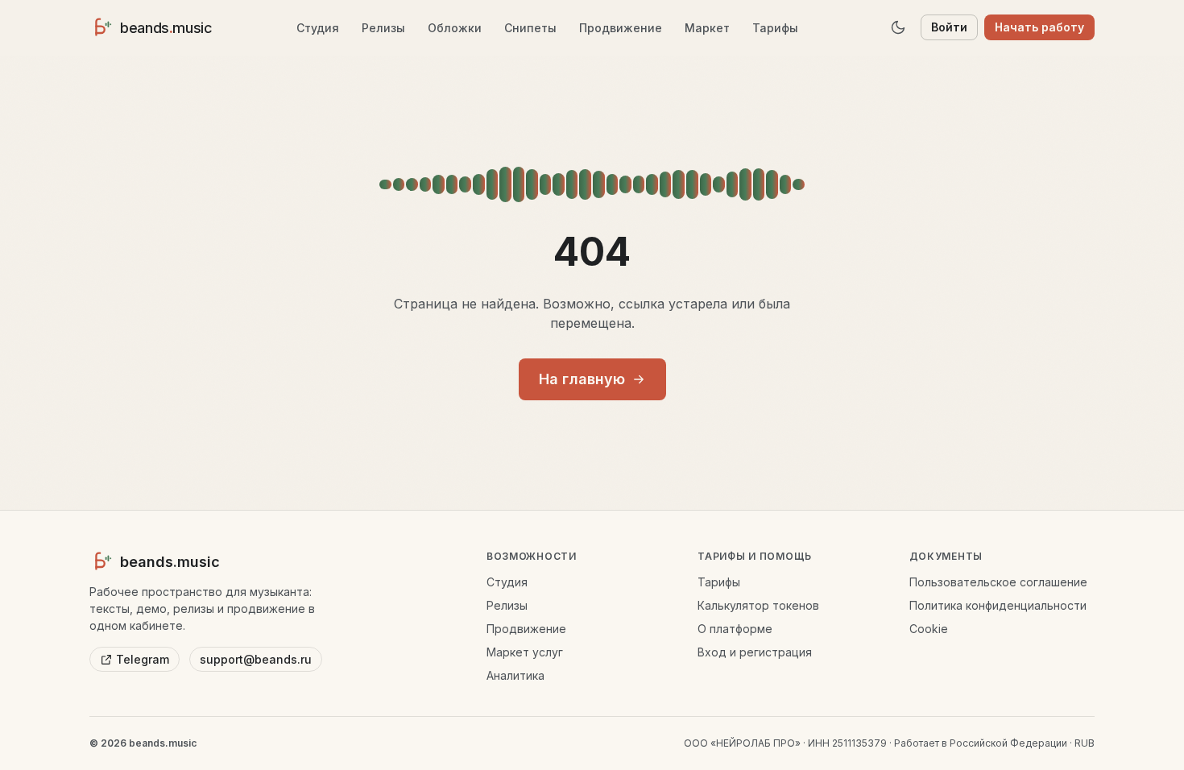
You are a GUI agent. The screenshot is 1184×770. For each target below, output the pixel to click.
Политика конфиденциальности (998, 605)
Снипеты (530, 28)
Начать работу (1039, 27)
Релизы (383, 28)
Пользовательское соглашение (998, 582)
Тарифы (775, 28)
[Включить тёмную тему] (898, 27)
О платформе (735, 628)
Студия (317, 28)
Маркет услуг (524, 652)
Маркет (707, 28)
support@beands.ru (256, 659)
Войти (949, 27)
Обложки (455, 28)
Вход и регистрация (755, 652)
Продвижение (620, 28)
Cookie (928, 628)
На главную (582, 379)
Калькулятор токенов (758, 605)
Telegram (142, 659)
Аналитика (515, 675)
